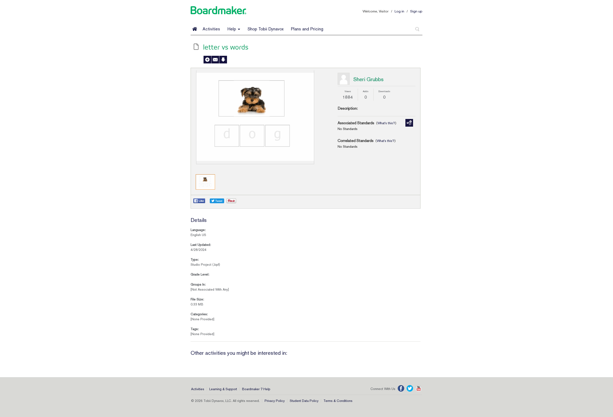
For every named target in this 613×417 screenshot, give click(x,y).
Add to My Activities (207, 59)
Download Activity (223, 59)
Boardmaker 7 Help (256, 389)
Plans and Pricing (307, 28)
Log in (399, 11)
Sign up (416, 11)
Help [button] (232, 28)
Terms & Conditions (338, 401)
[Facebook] (401, 388)
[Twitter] (410, 388)
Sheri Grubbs (368, 79)
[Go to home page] (195, 29)
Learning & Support (223, 389)
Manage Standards (409, 123)
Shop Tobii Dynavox (266, 28)
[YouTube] (418, 388)
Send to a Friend (215, 59)
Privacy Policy (275, 401)
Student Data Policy (304, 401)
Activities (211, 28)
